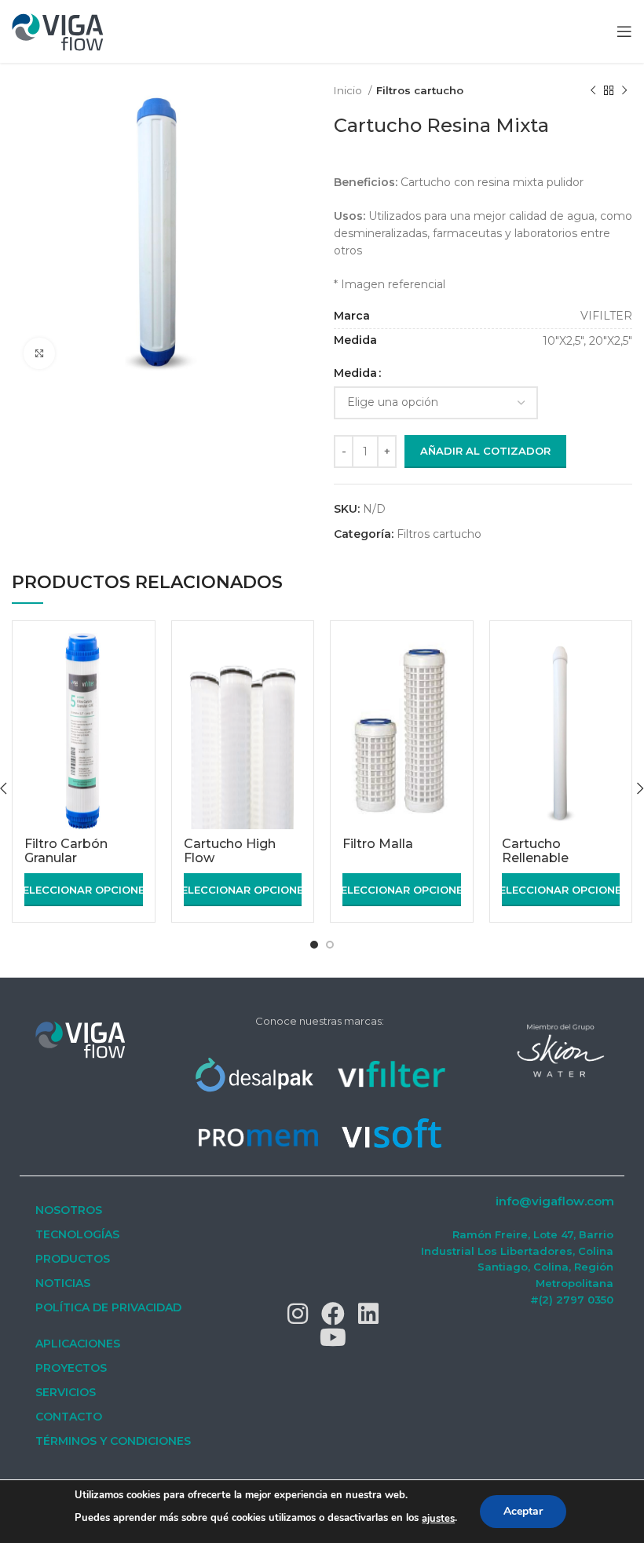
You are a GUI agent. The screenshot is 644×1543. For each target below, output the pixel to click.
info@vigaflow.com (555, 1201)
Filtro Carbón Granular (66, 850)
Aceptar (523, 1511)
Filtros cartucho (419, 90)
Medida (355, 373)
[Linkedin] (368, 1313)
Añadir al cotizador (485, 450)
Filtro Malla (377, 843)
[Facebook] (333, 1313)
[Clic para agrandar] (39, 353)
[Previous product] (593, 91)
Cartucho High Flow (230, 850)
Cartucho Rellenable (535, 850)
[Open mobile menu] (624, 31)
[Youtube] (333, 1337)
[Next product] (624, 91)
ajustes (438, 1519)
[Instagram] (297, 1313)
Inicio (349, 90)
